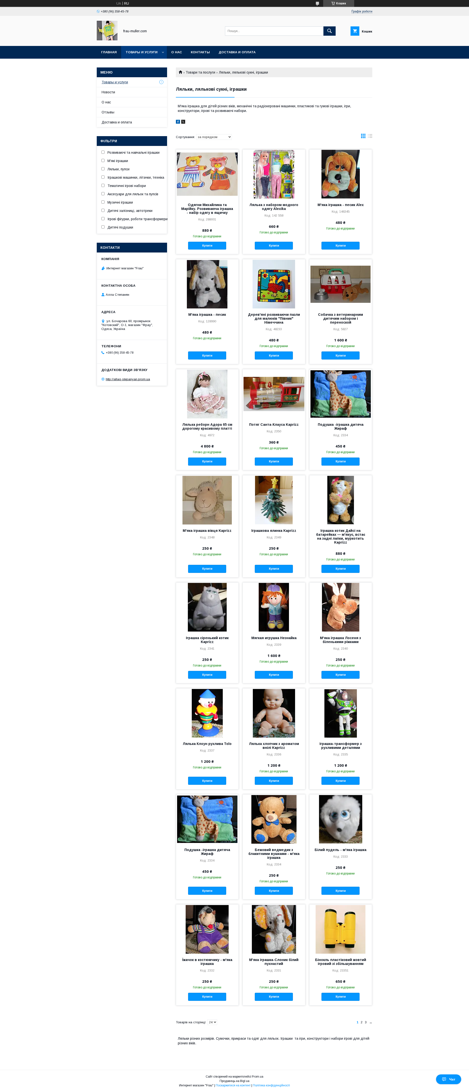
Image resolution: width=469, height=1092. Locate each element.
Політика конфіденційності (271, 1085)
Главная (109, 52)
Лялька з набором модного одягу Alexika (273, 207)
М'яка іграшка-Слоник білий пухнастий (273, 962)
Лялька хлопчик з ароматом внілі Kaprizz (274, 746)
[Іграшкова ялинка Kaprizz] (274, 499)
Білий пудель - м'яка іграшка (340, 850)
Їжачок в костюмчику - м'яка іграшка (207, 962)
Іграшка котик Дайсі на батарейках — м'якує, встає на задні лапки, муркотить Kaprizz (340, 536)
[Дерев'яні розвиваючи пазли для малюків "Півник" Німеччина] (274, 283)
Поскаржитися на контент (233, 1085)
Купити (207, 245)
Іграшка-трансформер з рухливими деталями (341, 746)
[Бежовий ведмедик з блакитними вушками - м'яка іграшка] (274, 819)
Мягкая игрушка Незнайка (274, 638)
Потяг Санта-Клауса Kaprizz (274, 424)
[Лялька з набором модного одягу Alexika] (274, 174)
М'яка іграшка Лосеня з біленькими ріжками (340, 640)
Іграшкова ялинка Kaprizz (273, 531)
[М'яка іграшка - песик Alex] (340, 174)
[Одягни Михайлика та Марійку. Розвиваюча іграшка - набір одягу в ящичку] (207, 174)
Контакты (200, 52)
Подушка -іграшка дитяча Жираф (340, 426)
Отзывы (108, 112)
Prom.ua (257, 1076)
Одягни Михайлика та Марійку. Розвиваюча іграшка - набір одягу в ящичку (207, 209)
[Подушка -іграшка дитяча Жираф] (340, 393)
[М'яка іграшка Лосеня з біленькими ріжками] (340, 607)
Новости (108, 92)
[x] (183, 122)
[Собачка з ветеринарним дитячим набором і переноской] (340, 283)
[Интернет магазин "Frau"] (107, 40)
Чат (452, 1079)
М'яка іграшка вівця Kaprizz (207, 531)
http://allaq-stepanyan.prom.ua (128, 379)
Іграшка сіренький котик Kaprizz (207, 640)
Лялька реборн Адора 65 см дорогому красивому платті (207, 426)
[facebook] (178, 122)
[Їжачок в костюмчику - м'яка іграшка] (207, 929)
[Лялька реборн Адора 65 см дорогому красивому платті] (207, 393)
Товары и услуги (142, 52)
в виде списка (370, 137)
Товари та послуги (200, 72)
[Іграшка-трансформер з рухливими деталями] (340, 712)
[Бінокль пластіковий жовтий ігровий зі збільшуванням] (340, 929)
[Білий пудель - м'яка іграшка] (340, 819)
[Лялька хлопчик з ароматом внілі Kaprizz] (274, 712)
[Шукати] (329, 31)
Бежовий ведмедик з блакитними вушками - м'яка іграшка (273, 854)
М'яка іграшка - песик (207, 315)
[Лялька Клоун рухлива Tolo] (207, 712)
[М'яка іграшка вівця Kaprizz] (207, 499)
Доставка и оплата (237, 52)
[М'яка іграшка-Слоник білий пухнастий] (274, 929)
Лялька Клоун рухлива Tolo (207, 744)
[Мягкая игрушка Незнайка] (274, 607)
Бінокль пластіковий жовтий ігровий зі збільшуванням (340, 962)
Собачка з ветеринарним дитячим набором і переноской (340, 318)
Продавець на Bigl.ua (234, 1081)
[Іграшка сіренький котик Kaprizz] (207, 607)
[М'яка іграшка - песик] (207, 283)
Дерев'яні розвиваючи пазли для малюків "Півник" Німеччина (274, 318)
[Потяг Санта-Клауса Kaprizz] (274, 393)
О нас (176, 52)
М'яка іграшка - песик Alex (341, 205)
